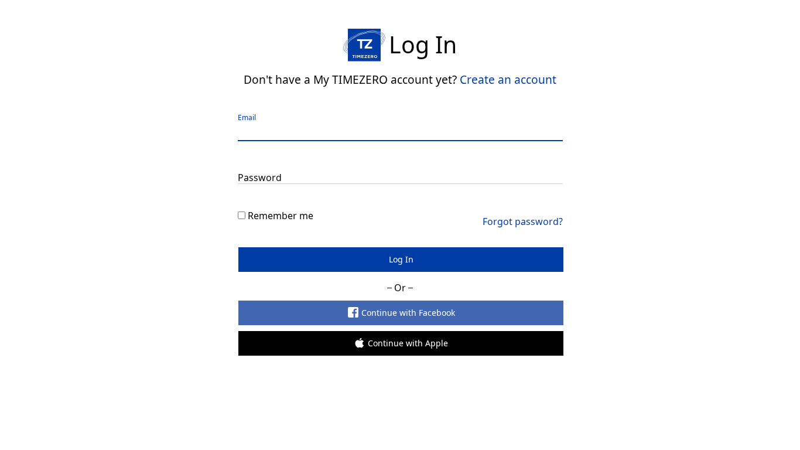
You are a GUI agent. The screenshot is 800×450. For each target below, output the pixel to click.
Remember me (280, 215)
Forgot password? (523, 221)
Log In (400, 259)
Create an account (508, 79)
